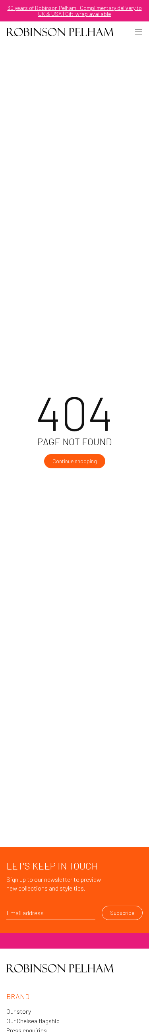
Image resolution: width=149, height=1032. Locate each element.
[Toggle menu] (139, 31)
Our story (18, 1011)
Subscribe (122, 912)
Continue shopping (74, 461)
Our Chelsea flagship (33, 1021)
